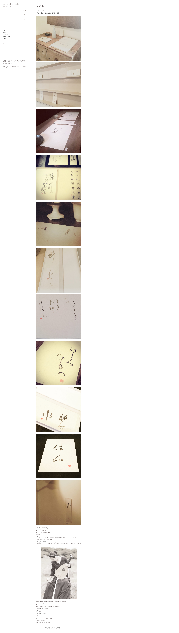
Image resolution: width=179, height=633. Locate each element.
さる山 (41, 628)
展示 (49, 628)
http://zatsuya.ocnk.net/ (41, 536)
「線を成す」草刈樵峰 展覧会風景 (47, 13)
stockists (5, 34)
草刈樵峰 (54, 628)
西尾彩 (58, 628)
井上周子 (45, 628)
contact (5, 38)
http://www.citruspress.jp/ (41, 541)
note (4, 31)
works (4, 32)
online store (6, 36)
